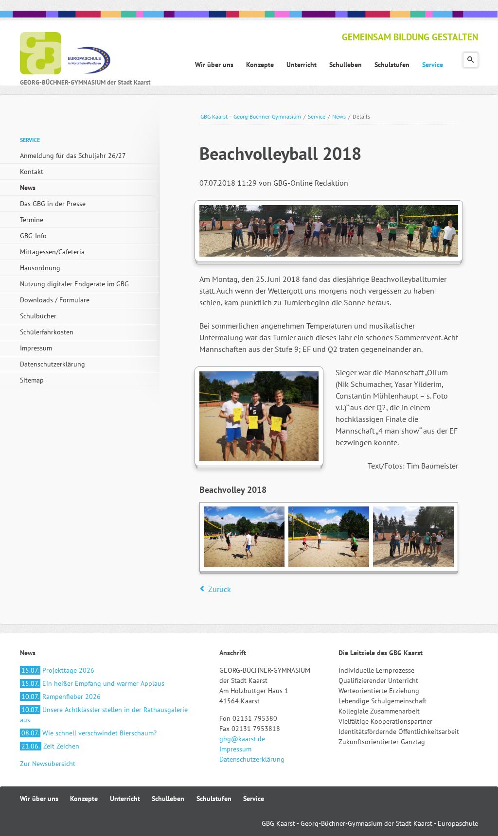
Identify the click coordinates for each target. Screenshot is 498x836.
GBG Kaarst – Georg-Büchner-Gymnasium (250, 116)
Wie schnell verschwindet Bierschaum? (89, 733)
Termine (31, 219)
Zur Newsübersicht (47, 763)
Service (316, 116)
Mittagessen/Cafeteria (52, 251)
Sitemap (32, 380)
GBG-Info (33, 235)
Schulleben (168, 798)
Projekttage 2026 (57, 670)
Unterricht (125, 798)
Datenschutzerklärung (52, 364)
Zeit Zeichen (50, 746)
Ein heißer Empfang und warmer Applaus (92, 683)
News (339, 116)
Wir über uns (39, 798)
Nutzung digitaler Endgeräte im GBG (74, 283)
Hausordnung (40, 267)
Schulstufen (213, 798)
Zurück (219, 589)
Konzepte (84, 798)
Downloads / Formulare (54, 300)
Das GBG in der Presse (53, 203)
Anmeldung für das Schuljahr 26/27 (73, 155)
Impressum (36, 348)
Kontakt (31, 171)
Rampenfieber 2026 (61, 696)
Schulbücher (38, 316)
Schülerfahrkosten (46, 332)
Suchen (470, 60)
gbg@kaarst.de (242, 738)
